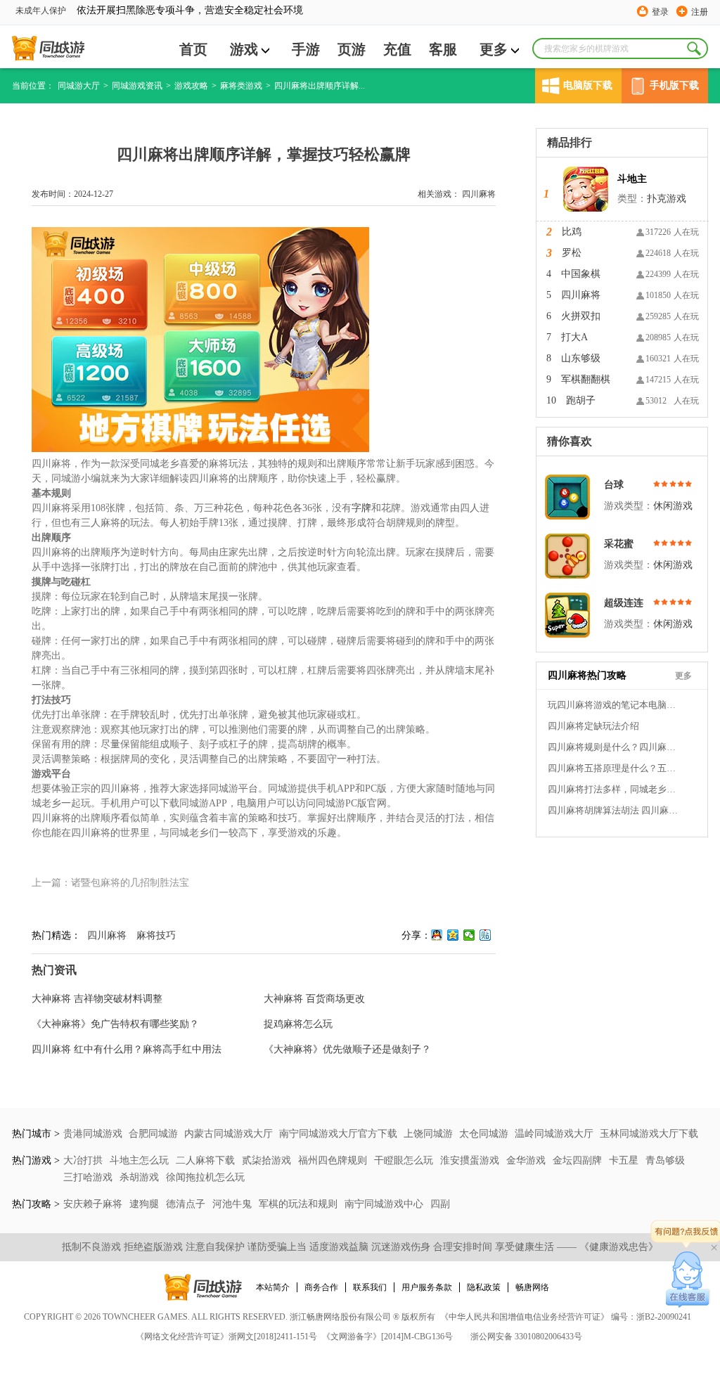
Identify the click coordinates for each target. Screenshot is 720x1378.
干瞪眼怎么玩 (405, 1160)
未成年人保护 (40, 10)
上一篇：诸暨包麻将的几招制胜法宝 (110, 882)
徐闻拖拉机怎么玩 (205, 1177)
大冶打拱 (84, 1160)
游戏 (244, 49)
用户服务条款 (426, 1287)
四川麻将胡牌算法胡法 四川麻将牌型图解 (614, 810)
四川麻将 (479, 194)
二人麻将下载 (207, 1160)
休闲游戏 (673, 506)
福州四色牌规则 (334, 1160)
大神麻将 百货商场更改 (314, 998)
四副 (440, 1204)
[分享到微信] (469, 935)
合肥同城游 (153, 1133)
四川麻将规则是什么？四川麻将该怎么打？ (614, 747)
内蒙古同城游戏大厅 (228, 1133)
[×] (688, 1279)
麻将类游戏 (241, 86)
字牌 (361, 508)
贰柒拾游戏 (268, 1160)
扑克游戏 (666, 198)
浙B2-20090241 (663, 1317)
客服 (443, 49)
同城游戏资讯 (137, 86)
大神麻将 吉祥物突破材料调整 (97, 998)
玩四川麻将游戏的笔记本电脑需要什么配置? (614, 705)
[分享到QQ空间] (453, 935)
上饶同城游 (428, 1133)
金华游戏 (527, 1160)
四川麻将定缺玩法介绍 (593, 726)
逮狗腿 (145, 1204)
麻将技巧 (156, 935)
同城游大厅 (79, 86)
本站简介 (273, 1287)
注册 (699, 12)
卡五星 (625, 1160)
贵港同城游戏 (92, 1133)
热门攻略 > (36, 1204)
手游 (306, 49)
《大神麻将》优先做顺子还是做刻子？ (347, 1049)
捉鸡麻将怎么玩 (298, 1024)
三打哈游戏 (89, 1177)
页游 (352, 49)
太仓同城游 (483, 1133)
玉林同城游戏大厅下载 (649, 1133)
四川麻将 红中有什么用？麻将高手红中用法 (126, 1049)
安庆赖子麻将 (94, 1204)
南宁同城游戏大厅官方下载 (338, 1133)
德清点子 (187, 1204)
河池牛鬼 (233, 1204)
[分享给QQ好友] (437, 935)
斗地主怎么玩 (141, 1160)
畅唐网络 (532, 1287)
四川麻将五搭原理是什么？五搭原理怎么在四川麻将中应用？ (614, 768)
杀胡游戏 (141, 1177)
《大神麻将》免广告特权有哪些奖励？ (115, 1024)
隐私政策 (484, 1287)
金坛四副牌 (579, 1160)
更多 (494, 49)
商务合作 (321, 1287)
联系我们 (370, 1287)
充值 (397, 49)
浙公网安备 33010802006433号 (526, 1336)
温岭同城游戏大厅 (554, 1133)
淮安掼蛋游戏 (471, 1160)
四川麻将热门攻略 (587, 675)
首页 (193, 49)
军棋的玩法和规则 (299, 1204)
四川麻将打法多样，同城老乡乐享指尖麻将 (614, 789)
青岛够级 (665, 1160)
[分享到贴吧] (485, 935)
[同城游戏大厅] (48, 48)
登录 (660, 12)
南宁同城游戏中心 (385, 1204)
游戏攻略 (191, 86)
